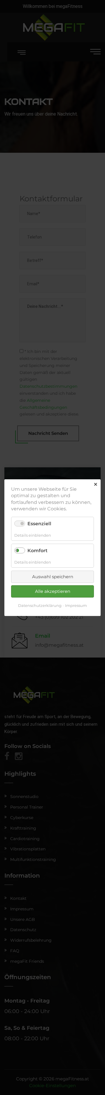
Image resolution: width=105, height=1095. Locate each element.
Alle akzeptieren (52, 591)
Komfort (37, 550)
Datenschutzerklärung (40, 605)
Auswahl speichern (52, 576)
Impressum (76, 605)
